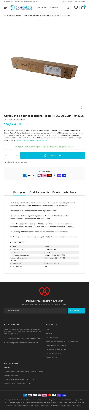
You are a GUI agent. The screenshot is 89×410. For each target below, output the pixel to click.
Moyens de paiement (53, 353)
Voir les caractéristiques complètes (30, 140)
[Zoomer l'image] (80, 107)
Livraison (49, 333)
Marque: (17, 120)
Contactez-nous (51, 357)
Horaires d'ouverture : (11, 376)
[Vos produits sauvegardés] (76, 7)
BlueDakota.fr (25, 400)
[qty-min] (6, 155)
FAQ (47, 329)
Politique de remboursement (56, 349)
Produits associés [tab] (39, 192)
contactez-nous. (36, 338)
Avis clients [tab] (70, 192)
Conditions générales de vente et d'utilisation (62, 341)
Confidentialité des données (56, 345)
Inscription (75, 311)
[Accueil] (5, 15)
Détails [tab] (56, 192)
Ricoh (23, 120)
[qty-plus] (16, 155)
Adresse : (7, 368)
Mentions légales (52, 337)
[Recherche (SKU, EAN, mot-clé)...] (67, 7)
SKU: (6, 120)
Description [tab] (19, 192)
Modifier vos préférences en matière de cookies (21, 343)
